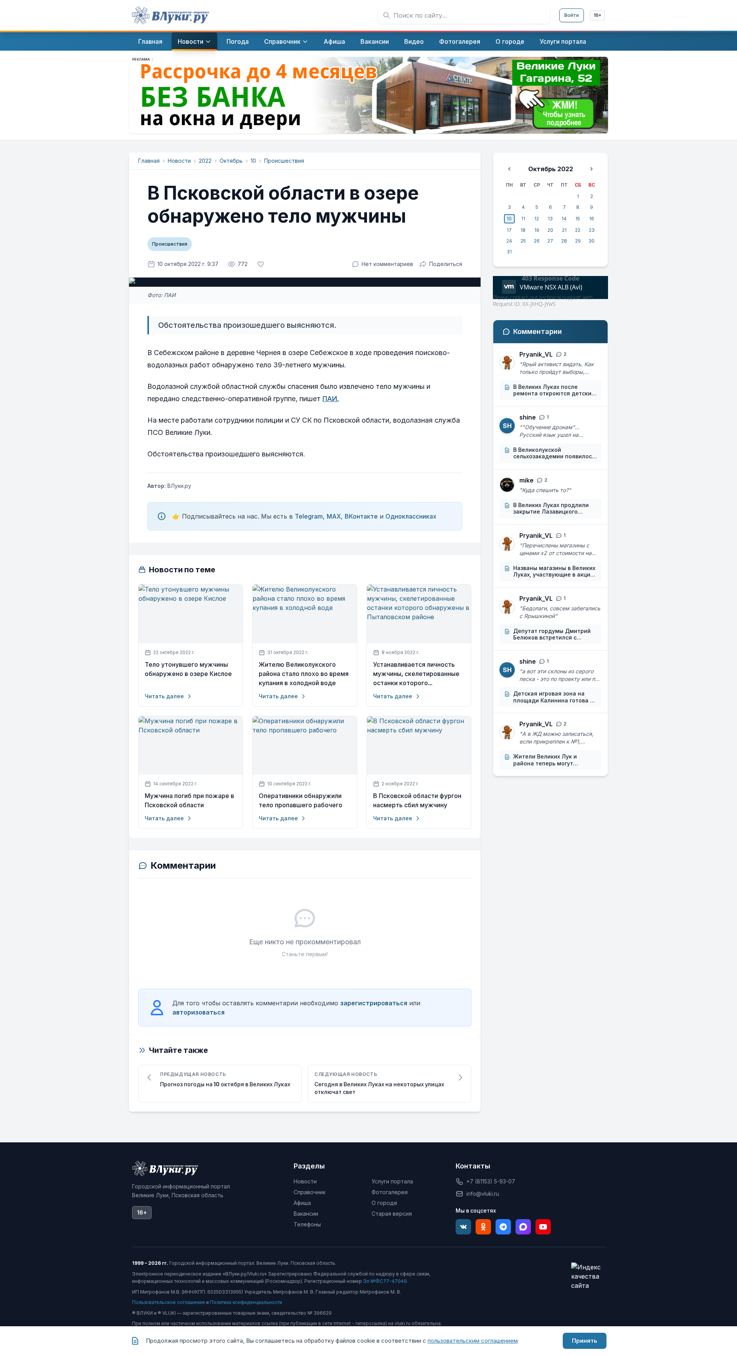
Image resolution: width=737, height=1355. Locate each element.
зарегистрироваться (373, 1003)
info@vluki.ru (482, 1193)
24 (509, 241)
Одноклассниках (410, 516)
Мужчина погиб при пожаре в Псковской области (189, 801)
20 (550, 230)
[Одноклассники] (483, 1226)
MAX (334, 516)
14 (564, 218)
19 (536, 230)
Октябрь (231, 160)
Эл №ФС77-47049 (385, 1281)
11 (523, 218)
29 (578, 241)
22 (577, 230)
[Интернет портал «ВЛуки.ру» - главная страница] (170, 15)
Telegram (309, 516)
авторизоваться (198, 1012)
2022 (205, 160)
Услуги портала (392, 1181)
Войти (571, 15)
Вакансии (306, 1213)
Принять (584, 1340)
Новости (179, 160)
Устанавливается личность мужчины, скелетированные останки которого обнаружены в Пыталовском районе (417, 674)
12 (536, 218)
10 (253, 160)
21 (564, 230)
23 (592, 230)
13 (550, 218)
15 (577, 218)
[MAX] (523, 1226)
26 (537, 241)
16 (591, 218)
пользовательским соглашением (473, 1340)
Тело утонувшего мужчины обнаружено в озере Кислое (188, 669)
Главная (149, 160)
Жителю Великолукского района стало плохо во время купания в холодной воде (304, 673)
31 (509, 251)
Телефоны (307, 1224)
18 (523, 230)
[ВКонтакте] (463, 1226)
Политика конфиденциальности (246, 1302)
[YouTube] (543, 1226)
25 (523, 241)
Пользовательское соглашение (168, 1302)
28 (564, 241)
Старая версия (392, 1213)
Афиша (302, 1203)
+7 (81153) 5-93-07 (490, 1181)
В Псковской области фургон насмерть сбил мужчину (417, 801)
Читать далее (164, 696)
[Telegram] (503, 1226)
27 (550, 241)
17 (509, 230)
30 (591, 241)
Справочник (310, 1192)
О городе (384, 1203)
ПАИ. (330, 399)
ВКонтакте (361, 516)
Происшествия (284, 160)
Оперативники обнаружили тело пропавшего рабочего (300, 801)
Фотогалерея (390, 1192)
